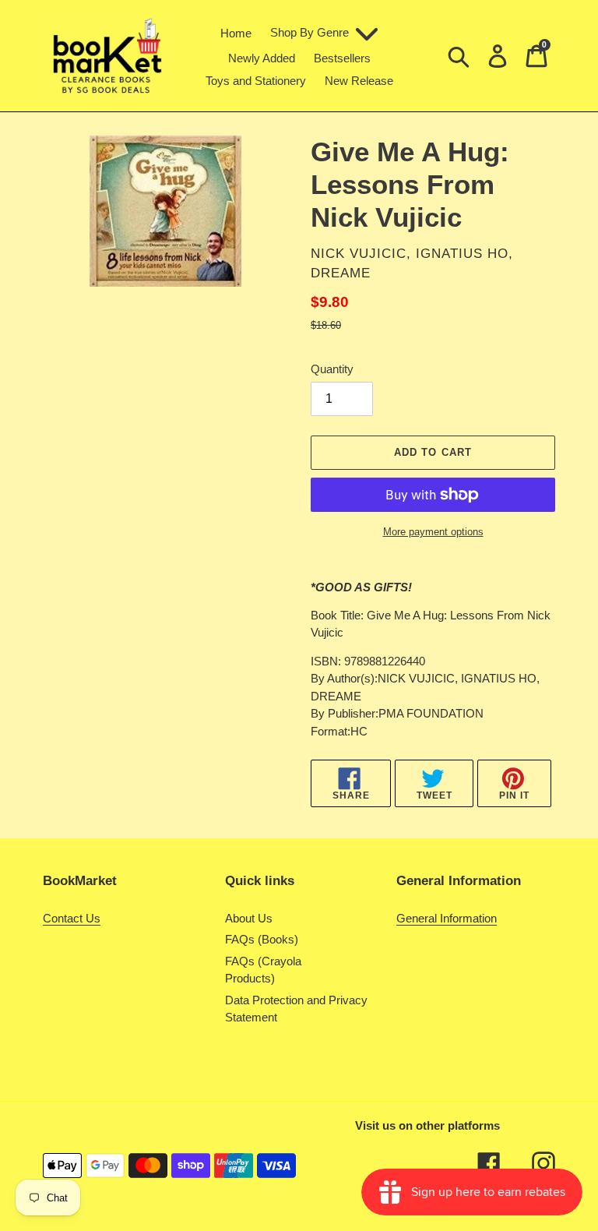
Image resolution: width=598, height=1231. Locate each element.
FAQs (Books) (261, 939)
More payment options (433, 532)
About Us (249, 918)
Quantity (332, 369)
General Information (446, 918)
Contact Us (71, 918)
